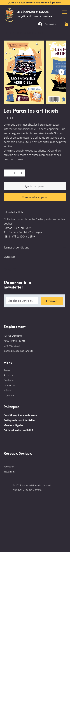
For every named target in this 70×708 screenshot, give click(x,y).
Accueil (7, 370)
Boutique (9, 379)
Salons (7, 389)
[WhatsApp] (5, 269)
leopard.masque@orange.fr (18, 350)
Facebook (9, 466)
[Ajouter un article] (21, 173)
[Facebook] (9, 269)
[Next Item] (61, 72)
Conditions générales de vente (20, 415)
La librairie (9, 385)
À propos (8, 375)
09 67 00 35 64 (12, 345)
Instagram (9, 471)
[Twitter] (15, 269)
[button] (66, 24)
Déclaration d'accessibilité (18, 430)
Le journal (9, 394)
